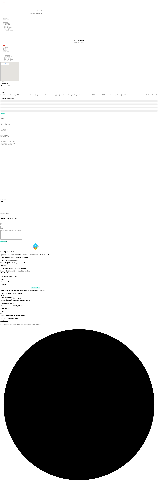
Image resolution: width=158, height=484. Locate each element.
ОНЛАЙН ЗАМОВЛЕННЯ (6, 144)
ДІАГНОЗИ (5, 20)
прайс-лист (4, 321)
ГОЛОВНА (5, 18)
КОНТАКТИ (5, 22)
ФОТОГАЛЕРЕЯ (6, 23)
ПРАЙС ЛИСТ (6, 19)
